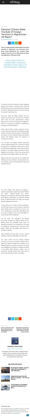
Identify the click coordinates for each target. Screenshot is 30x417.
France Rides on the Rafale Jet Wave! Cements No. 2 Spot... (19, 386)
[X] (12, 43)
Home (2, 26)
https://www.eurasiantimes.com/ (15, 348)
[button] (3, 2)
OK (27, 415)
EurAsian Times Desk (7, 39)
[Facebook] (9, 43)
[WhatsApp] (16, 43)
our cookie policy (16, 413)
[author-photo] (15, 344)
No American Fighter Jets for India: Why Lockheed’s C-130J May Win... (20, 369)
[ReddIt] (19, 43)
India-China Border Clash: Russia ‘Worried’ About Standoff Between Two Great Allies (7, 330)
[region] (15, 16)
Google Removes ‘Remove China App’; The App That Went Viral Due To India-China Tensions (22, 330)
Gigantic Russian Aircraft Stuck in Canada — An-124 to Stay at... (20, 377)
